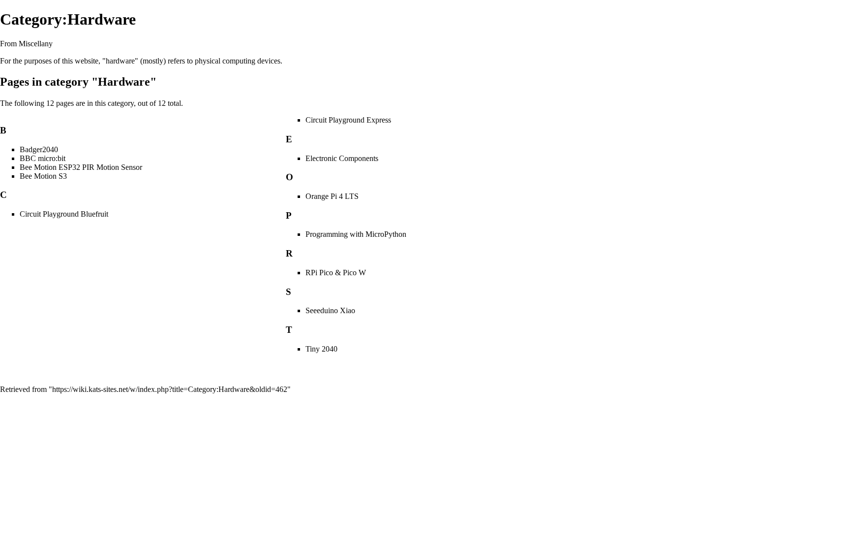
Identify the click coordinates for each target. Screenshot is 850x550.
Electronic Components (341, 158)
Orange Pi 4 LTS (332, 196)
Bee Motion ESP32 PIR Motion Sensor (81, 167)
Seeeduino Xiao (330, 310)
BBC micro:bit (42, 158)
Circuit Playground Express (348, 120)
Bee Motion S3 (43, 176)
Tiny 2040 (321, 349)
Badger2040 (39, 149)
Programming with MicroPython (355, 234)
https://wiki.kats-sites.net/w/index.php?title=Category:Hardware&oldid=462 (169, 389)
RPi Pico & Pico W (335, 272)
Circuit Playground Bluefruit (64, 214)
